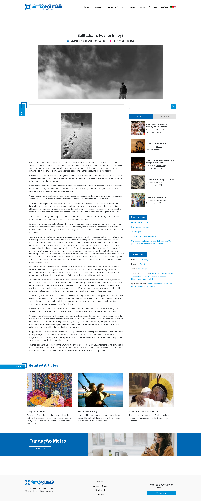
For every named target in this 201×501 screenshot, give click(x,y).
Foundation (97, 7)
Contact (164, 7)
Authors (142, 7)
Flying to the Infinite (139, 222)
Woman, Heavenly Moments (143, 236)
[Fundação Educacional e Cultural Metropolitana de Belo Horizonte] (43, 7)
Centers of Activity (116, 7)
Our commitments (100, 486)
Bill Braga (159, 147)
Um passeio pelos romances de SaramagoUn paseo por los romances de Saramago (151, 242)
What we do (100, 490)
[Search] (173, 106)
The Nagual (136, 232)
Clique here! (40, 449)
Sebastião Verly (161, 130)
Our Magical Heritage (140, 227)
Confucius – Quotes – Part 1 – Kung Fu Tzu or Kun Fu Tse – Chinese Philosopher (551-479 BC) (152, 276)
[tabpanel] (152, 165)
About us (100, 482)
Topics (132, 7)
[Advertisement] (100, 21)
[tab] (141, 116)
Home (86, 7)
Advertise (153, 7)
